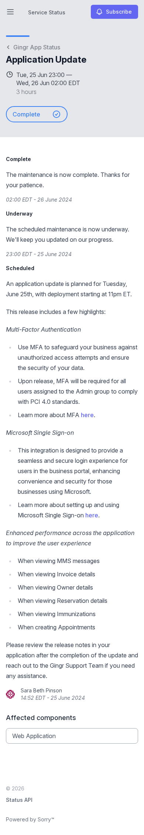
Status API (19, 800)
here (87, 415)
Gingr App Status (36, 47)
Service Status (46, 12)
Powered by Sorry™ (30, 819)
